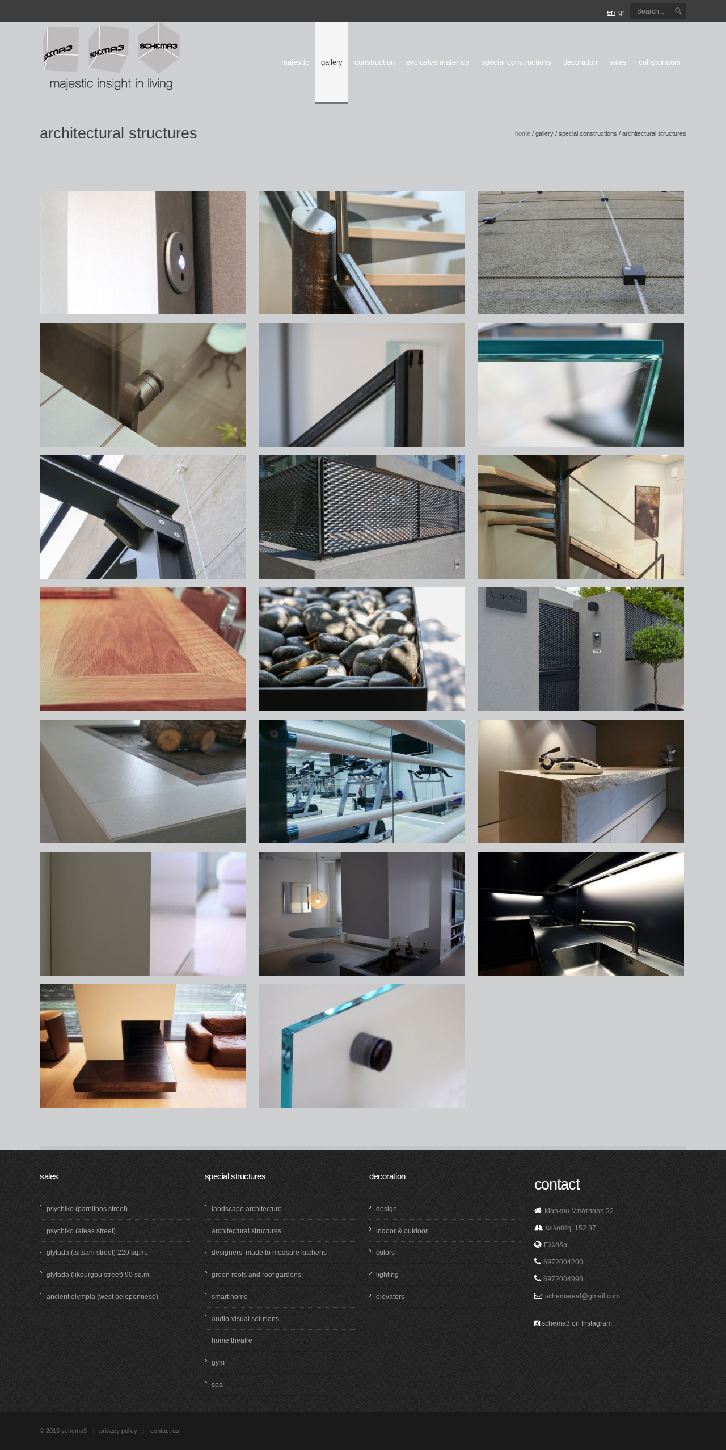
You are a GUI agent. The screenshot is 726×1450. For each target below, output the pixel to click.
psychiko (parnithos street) (87, 1209)
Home (522, 133)
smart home (230, 1297)
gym (218, 1363)
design (386, 1209)
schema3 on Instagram (576, 1323)
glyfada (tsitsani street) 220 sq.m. (97, 1252)
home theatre (232, 1340)
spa (217, 1385)
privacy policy (118, 1430)
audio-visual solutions (245, 1319)
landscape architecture (247, 1209)
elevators (390, 1297)
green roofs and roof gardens (256, 1275)
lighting (387, 1275)
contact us (164, 1430)
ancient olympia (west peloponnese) (102, 1297)
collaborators (660, 62)
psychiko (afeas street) (81, 1231)
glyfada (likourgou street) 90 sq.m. (99, 1275)
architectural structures (246, 1231)
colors (385, 1252)
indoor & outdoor (402, 1231)
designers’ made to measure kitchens (269, 1252)
